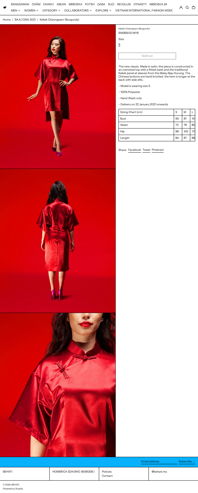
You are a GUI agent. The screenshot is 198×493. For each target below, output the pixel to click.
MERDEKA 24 (158, 4)
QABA (101, 4)
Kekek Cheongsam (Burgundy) (59, 19)
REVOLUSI (124, 4)
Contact (107, 476)
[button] (187, 7)
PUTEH (90, 4)
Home (7, 19)
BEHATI (8, 471)
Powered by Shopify (13, 488)
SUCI (111, 4)
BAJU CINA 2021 (25, 19)
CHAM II (48, 4)
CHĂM (36, 4)
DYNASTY (140, 4)
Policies (107, 471)
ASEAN (61, 4)
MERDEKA (75, 4)
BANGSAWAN (20, 4)
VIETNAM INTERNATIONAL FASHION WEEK (144, 10)
